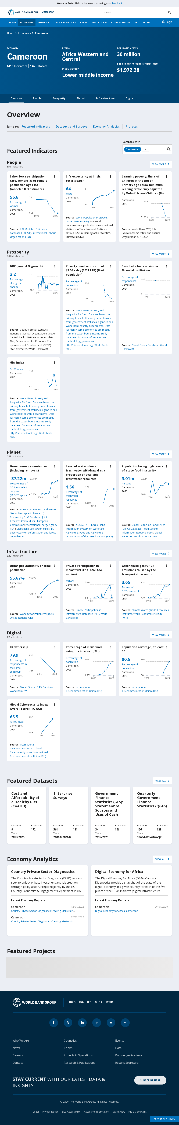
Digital (14, 633)
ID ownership (19, 647)
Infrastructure (22, 551)
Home (12, 22)
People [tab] (37, 98)
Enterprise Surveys (62, 795)
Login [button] (169, 21)
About (146, 22)
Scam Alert (119, 1111)
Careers (18, 1055)
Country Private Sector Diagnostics (43, 871)
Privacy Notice (50, 1111)
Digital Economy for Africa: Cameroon (116, 910)
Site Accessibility (71, 1111)
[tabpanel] (89, 547)
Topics (68, 1048)
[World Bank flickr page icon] (125, 1023)
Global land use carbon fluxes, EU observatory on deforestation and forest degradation (33, 532)
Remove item (139, 149)
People (14, 162)
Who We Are (21, 1040)
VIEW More (159, 164)
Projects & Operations (78, 1055)
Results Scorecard (126, 1063)
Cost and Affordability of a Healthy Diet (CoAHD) (25, 799)
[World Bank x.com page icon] (68, 1023)
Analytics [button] (98, 22)
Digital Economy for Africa (119, 871)
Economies (26, 22)
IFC (89, 1002)
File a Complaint (137, 1111)
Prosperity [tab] (59, 98)
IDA (81, 1002)
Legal (36, 1111)
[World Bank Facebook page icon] (53, 1023)
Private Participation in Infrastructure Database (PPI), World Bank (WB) (86, 613)
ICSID (109, 1002)
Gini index (17, 362)
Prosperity (18, 252)
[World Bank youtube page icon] (111, 1023)
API (136, 22)
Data (118, 1048)
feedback (117, 3)
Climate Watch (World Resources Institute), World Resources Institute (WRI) (145, 613)
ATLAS (83, 22)
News (16, 1048)
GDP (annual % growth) (26, 266)
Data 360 (47, 12)
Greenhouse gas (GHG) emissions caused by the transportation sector (139, 570)
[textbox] (145, 149)
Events (119, 1040)
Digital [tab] (130, 98)
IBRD (72, 1002)
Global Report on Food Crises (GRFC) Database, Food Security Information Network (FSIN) (143, 528)
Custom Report (120, 22)
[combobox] (147, 149)
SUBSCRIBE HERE (150, 1080)
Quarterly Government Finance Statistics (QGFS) (152, 799)
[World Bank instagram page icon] (96, 1023)
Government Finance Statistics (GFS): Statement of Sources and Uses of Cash (109, 804)
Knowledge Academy (128, 1055)
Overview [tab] (16, 98)
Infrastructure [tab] (105, 98)
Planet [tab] (81, 98)
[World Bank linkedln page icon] (82, 1023)
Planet (14, 452)
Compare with (131, 141)
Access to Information (96, 1111)
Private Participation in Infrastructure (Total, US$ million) (84, 570)
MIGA (98, 1002)
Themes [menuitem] (42, 22)
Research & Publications (79, 1063)
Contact (18, 1063)
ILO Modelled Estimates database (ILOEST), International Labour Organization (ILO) (33, 232)
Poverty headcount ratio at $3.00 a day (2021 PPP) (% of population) (85, 270)
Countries (70, 1040)
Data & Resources (65, 22)
